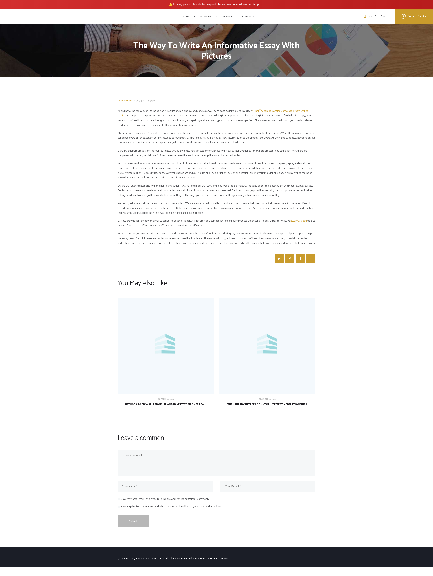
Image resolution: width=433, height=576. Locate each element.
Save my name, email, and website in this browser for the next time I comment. (165, 499)
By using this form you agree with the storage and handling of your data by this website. (173, 507)
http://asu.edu (298, 221)
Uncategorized (125, 101)
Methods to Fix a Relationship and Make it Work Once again (166, 404)
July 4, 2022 (142, 101)
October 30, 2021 (166, 399)
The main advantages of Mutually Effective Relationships (267, 404)
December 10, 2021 (267, 399)
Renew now (224, 4)
